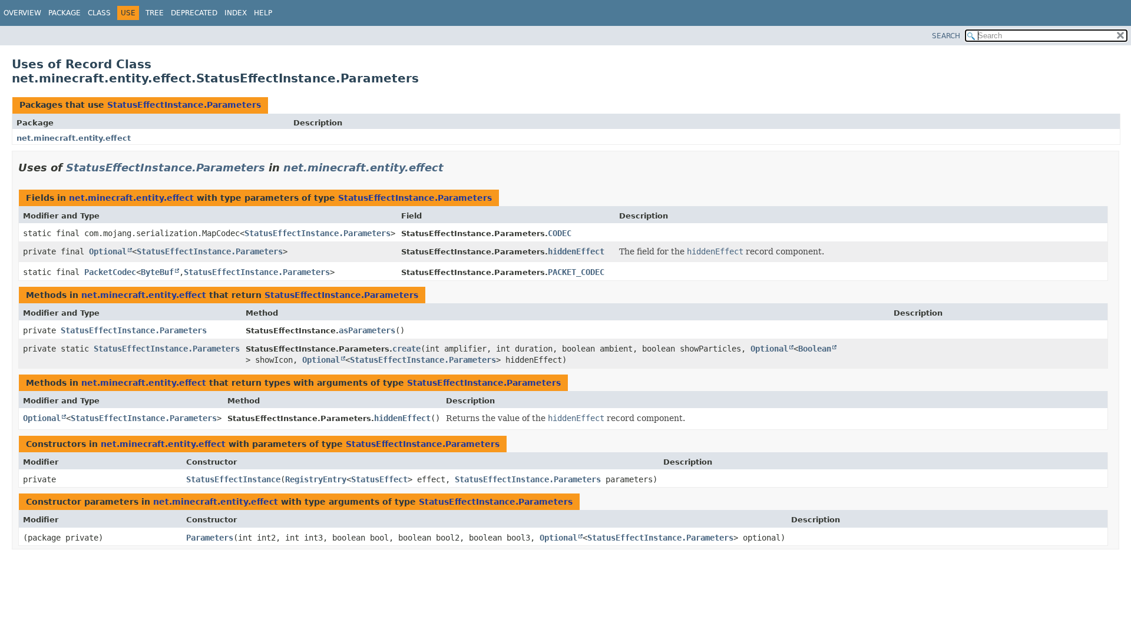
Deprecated (194, 13)
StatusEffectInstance (233, 479)
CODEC (559, 233)
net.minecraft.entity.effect (73, 138)
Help (263, 13)
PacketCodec (110, 272)
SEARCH (946, 36)
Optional (108, 251)
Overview (22, 13)
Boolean (814, 348)
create (406, 348)
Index (235, 13)
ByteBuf (157, 272)
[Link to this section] (452, 167)
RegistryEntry (315, 479)
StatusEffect (379, 479)
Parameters (209, 537)
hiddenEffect (576, 251)
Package (64, 13)
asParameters (367, 330)
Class (99, 13)
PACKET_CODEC (576, 272)
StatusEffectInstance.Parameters (184, 105)
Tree (154, 13)
